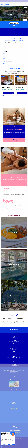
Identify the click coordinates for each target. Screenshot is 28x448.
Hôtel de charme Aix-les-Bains (8, 321)
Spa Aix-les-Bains (23, 321)
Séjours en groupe (14, 402)
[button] (1, 447)
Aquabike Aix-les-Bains (16, 322)
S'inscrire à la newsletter (14, 372)
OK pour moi (11, 444)
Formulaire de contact (14, 418)
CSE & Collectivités (14, 403)
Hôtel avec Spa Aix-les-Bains (17, 321)
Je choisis (4, 444)
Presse (14, 404)
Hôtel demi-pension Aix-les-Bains (5, 322)
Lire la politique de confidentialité (4, 442)
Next (26, 80)
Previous (2, 80)
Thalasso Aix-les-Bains (22, 322)
